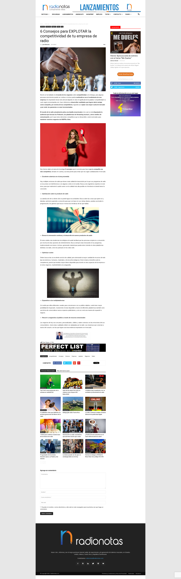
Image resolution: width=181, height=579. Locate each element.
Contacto (117, 14)
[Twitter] (93, 563)
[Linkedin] (88, 563)
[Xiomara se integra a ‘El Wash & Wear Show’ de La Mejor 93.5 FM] (95, 446)
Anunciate (80, 14)
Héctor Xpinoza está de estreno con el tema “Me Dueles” (124, 57)
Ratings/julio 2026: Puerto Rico (71, 412)
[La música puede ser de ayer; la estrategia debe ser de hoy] (73, 446)
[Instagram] (83, 563)
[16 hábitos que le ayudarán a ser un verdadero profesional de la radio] (95, 382)
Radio (58, 26)
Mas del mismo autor (63, 371)
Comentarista (89, 388)
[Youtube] (103, 563)
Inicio (41, 24)
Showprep (90, 14)
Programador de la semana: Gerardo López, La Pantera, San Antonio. (49, 456)
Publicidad (131, 573)
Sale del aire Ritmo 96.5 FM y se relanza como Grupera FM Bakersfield (71, 392)
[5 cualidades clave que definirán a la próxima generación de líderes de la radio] (50, 404)
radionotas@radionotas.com (94, 558)
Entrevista (43, 452)
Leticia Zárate (114, 60)
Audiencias (43, 388)
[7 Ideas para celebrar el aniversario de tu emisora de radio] (50, 426)
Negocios (54, 26)
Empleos (99, 14)
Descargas (56, 14)
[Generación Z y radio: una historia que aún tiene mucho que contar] (73, 426)
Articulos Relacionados (48, 371)
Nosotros (138, 573)
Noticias (44, 14)
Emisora (68, 356)
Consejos (61, 356)
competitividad (53, 356)
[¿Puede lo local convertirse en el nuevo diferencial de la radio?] (95, 426)
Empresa (74, 356)
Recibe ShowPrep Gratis (125, 74)
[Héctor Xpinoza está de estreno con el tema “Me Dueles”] (125, 42)
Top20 (107, 14)
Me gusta (137, 83)
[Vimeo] (98, 563)
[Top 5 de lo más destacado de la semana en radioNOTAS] (50, 382)
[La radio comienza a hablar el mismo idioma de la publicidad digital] (95, 404)
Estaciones (48, 26)
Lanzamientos (67, 14)
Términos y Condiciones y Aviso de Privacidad (114, 573)
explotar (81, 356)
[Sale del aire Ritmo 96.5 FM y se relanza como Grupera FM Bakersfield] (73, 382)
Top (62, 26)
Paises (127, 14)
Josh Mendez (46, 44)
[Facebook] (78, 563)
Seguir (137, 87)
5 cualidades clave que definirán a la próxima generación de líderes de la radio (50, 414)
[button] (138, 14)
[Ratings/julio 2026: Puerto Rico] (73, 404)
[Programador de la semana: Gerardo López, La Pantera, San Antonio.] (50, 446)
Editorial (42, 26)
